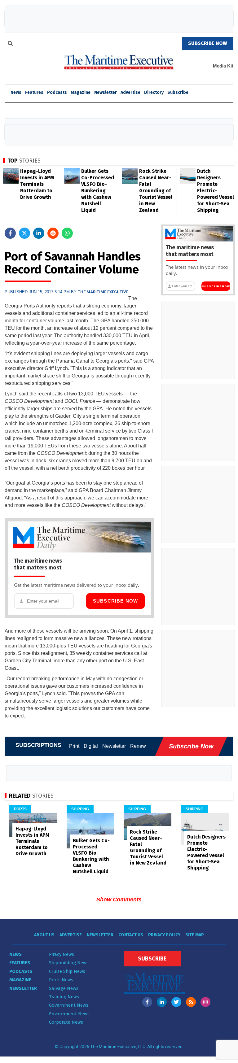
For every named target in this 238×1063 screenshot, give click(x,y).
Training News (64, 997)
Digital (91, 746)
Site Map (194, 935)
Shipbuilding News (69, 962)
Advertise (130, 92)
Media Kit (223, 65)
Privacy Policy (164, 935)
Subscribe (177, 92)
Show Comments (119, 899)
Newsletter (105, 92)
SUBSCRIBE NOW (207, 43)
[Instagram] (205, 1002)
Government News (68, 1005)
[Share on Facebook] (10, 233)
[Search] (10, 44)
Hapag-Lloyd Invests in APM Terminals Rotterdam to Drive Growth (37, 184)
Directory (154, 92)
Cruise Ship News (67, 971)
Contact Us (130, 935)
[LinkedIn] (162, 1002)
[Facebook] (147, 1002)
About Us (44, 935)
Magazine (80, 92)
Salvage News (63, 988)
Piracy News (61, 954)
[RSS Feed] (191, 1002)
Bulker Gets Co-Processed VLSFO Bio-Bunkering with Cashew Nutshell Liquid (97, 190)
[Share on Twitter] (24, 233)
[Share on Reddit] (53, 233)
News (15, 954)
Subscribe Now (115, 600)
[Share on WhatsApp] (67, 233)
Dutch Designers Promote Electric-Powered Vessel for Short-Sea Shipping (215, 190)
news (16, 92)
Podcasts (57, 92)
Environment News (69, 1014)
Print (74, 746)
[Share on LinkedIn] (38, 233)
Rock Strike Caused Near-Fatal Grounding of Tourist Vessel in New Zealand (155, 190)
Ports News (61, 979)
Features (34, 92)
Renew (138, 746)
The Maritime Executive (103, 292)
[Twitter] (176, 1002)
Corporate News (66, 1022)
